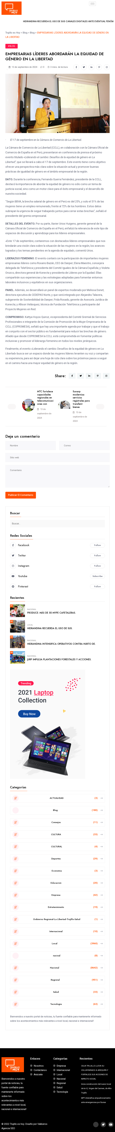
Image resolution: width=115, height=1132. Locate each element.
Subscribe (98, 576)
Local (30, 625)
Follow (97, 545)
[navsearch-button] (103, 8)
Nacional (31, 609)
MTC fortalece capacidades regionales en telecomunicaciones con (45, 398)
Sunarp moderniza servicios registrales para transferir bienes (81, 399)
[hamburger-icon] (92, 3)
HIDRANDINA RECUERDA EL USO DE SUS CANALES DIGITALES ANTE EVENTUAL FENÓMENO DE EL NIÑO (55, 21)
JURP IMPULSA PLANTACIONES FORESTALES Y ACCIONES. (59, 659)
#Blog (11, 46)
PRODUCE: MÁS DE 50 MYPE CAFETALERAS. (51, 612)
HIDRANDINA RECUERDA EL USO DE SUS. (49, 628)
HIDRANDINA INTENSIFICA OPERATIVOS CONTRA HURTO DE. (61, 644)
